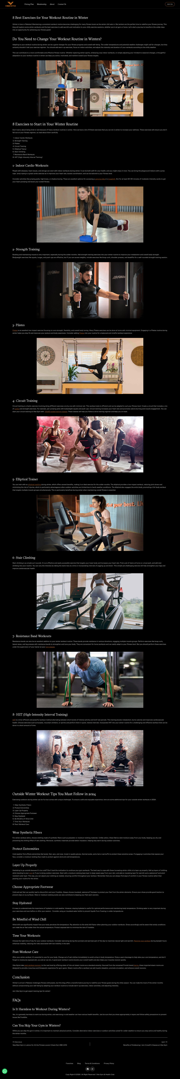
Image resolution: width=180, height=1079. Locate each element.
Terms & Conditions (92, 1063)
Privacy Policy (109, 1063)
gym (30, 873)
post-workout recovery (32, 965)
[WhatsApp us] (4, 1071)
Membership (41, 4)
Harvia (136, 965)
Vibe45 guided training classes (56, 411)
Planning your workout (142, 941)
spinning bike (100, 179)
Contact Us (62, 4)
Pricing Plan (29, 4)
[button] (170, 4)
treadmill (112, 179)
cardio (17, 409)
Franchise (69, 1063)
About (52, 4)
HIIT (14, 720)
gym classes (50, 647)
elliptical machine (34, 484)
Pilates (15, 330)
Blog (79, 1063)
